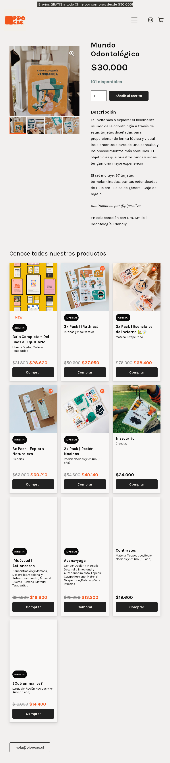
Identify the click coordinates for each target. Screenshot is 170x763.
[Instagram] (150, 20)
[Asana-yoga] (85, 521)
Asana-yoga (75, 560)
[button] (134, 20)
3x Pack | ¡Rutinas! (81, 326)
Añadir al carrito (129, 96)
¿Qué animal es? (27, 683)
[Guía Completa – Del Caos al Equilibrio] (33, 287)
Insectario (125, 438)
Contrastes (126, 550)
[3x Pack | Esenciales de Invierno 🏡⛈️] (136, 287)
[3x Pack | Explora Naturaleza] (33, 409)
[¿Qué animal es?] (33, 643)
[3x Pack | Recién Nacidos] (85, 409)
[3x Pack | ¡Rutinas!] (85, 287)
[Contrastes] (136, 521)
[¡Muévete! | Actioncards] (33, 521)
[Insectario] (136, 409)
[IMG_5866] (15, 20)
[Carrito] (161, 20)
